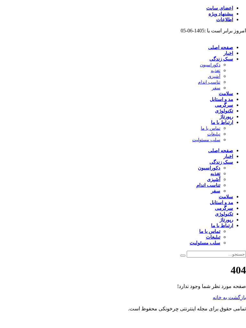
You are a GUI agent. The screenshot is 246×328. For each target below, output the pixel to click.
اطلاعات (224, 19)
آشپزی (214, 76)
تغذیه (215, 70)
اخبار (228, 53)
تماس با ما (210, 128)
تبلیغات (213, 134)
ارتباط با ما (222, 122)
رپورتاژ (226, 116)
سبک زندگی (221, 59)
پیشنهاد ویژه (221, 13)
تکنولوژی (224, 110)
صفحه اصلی (220, 47)
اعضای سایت (219, 8)
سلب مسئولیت (206, 139)
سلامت (226, 93)
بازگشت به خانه (229, 297)
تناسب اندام (209, 82)
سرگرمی (224, 105)
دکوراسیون (210, 64)
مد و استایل (221, 99)
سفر (216, 88)
